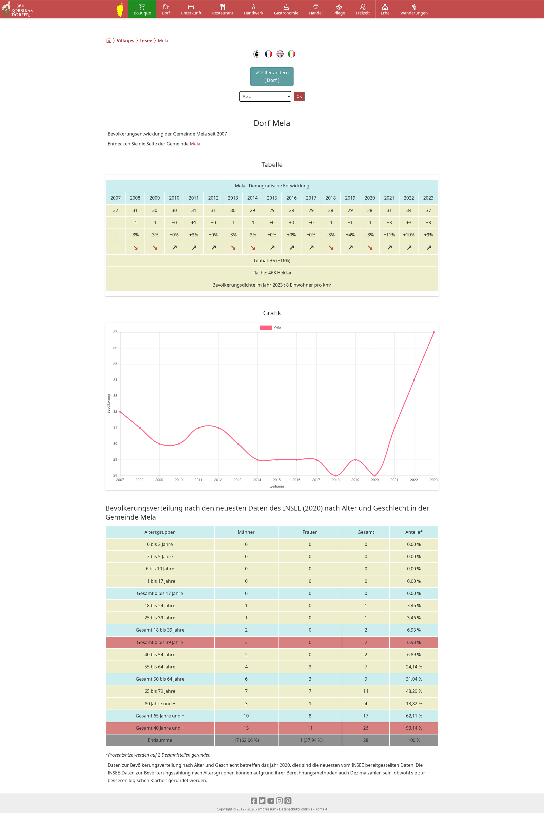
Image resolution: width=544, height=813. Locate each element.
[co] (256, 54)
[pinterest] (288, 801)
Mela (195, 144)
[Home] (109, 40)
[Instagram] (280, 801)
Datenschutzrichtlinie (296, 809)
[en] (280, 54)
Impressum (267, 809)
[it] (291, 54)
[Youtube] (271, 801)
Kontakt (321, 809)
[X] (262, 801)
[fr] (268, 54)
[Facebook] (254, 801)
